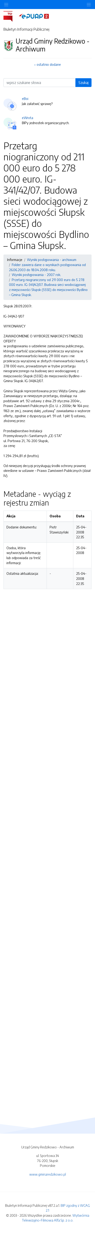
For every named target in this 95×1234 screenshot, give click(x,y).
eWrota (27, 118)
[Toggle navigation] (88, 4)
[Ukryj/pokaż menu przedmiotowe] (6, 4)
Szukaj (83, 82)
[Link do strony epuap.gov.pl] (34, 16)
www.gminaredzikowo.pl (47, 1174)
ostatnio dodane (49, 64)
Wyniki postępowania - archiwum (51, 260)
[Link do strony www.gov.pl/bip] (10, 16)
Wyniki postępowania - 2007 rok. (36, 275)
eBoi (25, 98)
